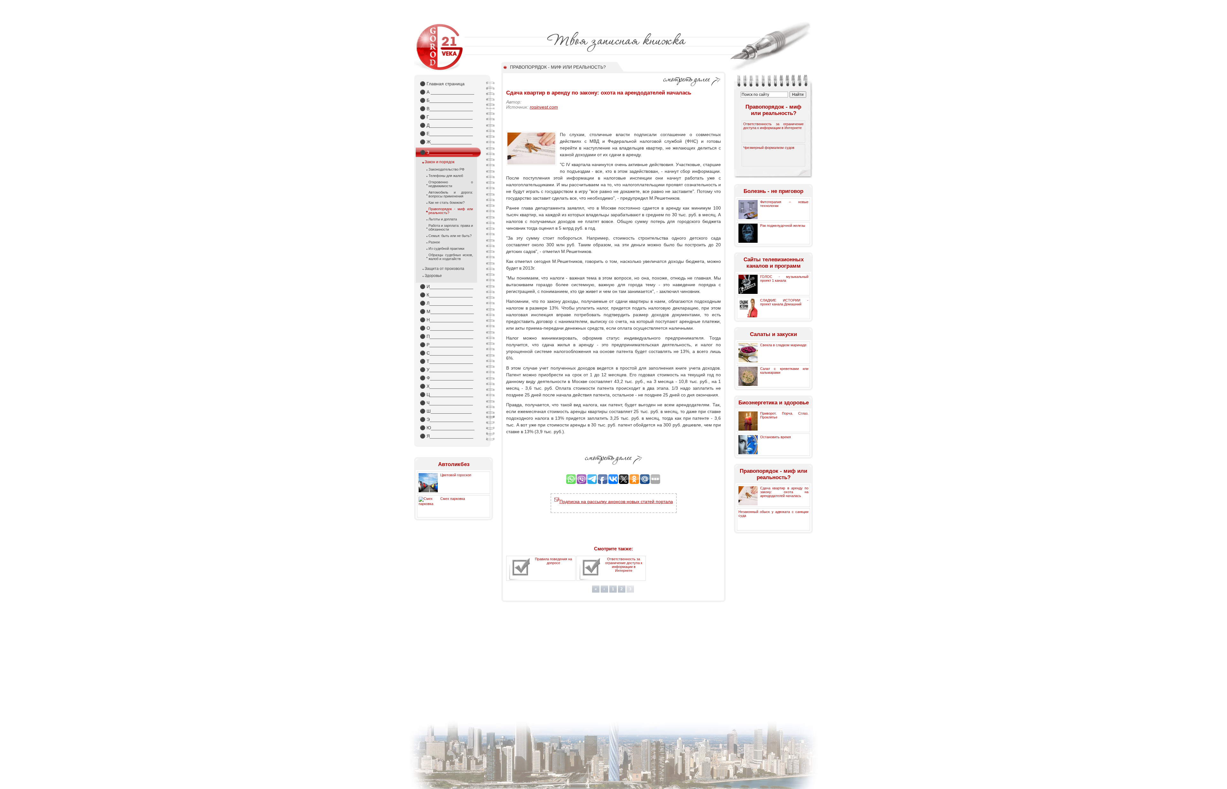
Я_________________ (446, 436)
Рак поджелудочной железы (782, 225)
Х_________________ (446, 386)
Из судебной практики (446, 248)
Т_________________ (446, 361)
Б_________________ (446, 100)
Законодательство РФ (446, 169)
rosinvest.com (544, 107)
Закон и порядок (439, 162)
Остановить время (775, 437)
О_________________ (447, 328)
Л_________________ (446, 303)
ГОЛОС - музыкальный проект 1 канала (784, 278)
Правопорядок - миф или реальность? (450, 211)
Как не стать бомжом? (446, 202)
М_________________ (447, 311)
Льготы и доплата (442, 219)
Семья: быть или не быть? (450, 236)
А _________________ (447, 92)
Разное (434, 242)
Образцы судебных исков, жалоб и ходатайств (450, 257)
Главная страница (442, 83)
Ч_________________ (446, 402)
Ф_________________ (447, 377)
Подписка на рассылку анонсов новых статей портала (616, 501)
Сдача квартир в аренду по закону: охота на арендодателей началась (784, 492)
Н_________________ (446, 319)
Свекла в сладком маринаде (783, 345)
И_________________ (446, 286)
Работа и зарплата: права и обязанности (450, 227)
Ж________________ (446, 141)
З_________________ (446, 152)
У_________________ (446, 369)
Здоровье (433, 275)
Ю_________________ (447, 427)
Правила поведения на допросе (553, 561)
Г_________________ (446, 116)
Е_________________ (446, 133)
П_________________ (446, 336)
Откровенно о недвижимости (450, 184)
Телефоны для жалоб (445, 176)
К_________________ (446, 294)
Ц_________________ (446, 394)
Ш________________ (446, 411)
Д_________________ (446, 125)
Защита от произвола (444, 268)
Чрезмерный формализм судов (768, 147)
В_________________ (446, 108)
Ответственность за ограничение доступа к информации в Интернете (623, 564)
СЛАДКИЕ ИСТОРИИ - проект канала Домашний (784, 302)
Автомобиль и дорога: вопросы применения (450, 194)
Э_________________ (446, 419)
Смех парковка (452, 499)
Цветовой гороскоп (455, 475)
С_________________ (446, 353)
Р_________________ (446, 344)
